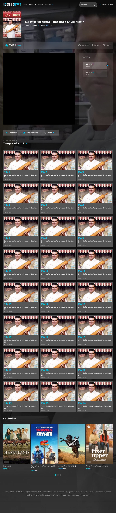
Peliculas (32, 4)
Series (40, 4)
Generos (48, 4)
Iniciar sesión (107, 5)
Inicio (25, 4)
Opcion (89, 65)
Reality (34, 25)
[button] (55, 475)
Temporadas (13, 142)
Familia (27, 25)
